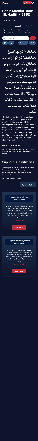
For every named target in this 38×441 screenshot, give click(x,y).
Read (4, 32)
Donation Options (28, 185)
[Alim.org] (5, 3)
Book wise (29, 26)
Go (33, 38)
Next (32, 43)
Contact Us (28, 151)
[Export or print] (5, 43)
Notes (19, 32)
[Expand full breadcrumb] (3, 20)
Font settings (27, 32)
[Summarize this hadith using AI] (11, 43)
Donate (28, 2)
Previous (23, 43)
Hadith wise (18, 26)
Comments (11, 32)
